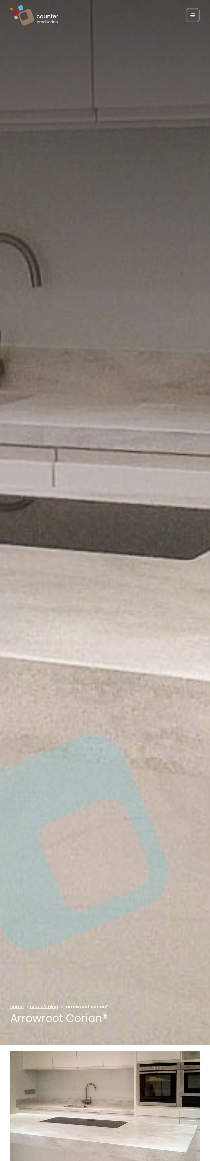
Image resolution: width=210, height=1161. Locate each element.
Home (17, 1006)
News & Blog (44, 1006)
